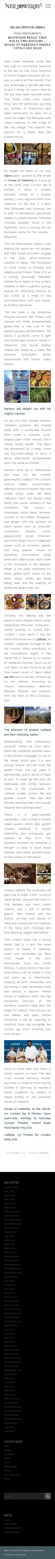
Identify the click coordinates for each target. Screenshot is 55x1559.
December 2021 (12, 1406)
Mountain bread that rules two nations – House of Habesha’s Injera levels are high (27, 43)
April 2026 (9, 1203)
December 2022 (12, 1358)
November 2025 (12, 1223)
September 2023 (13, 1321)
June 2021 (9, 1431)
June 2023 (9, 1333)
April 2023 (9, 1341)
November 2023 (12, 1313)
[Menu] (46, 6)
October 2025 (11, 1228)
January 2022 (11, 1402)
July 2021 (9, 1427)
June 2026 (9, 1195)
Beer (6, 1446)
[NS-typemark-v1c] (23, 6)
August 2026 (11, 1187)
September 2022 (13, 1370)
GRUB (46, 1108)
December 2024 (12, 1264)
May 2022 (9, 1386)
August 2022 (10, 1374)
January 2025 (11, 1260)
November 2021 (12, 1410)
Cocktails (9, 1454)
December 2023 (12, 1309)
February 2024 (12, 1301)
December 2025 (12, 1219)
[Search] (39, 6)
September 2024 (13, 1272)
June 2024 (9, 1284)
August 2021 (10, 1423)
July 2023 (9, 1329)
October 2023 (11, 1317)
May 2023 (9, 1337)
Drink (7, 1458)
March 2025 (10, 1252)
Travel (7, 1470)
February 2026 (12, 1211)
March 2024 (10, 1297)
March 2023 (10, 1345)
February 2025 (11, 1256)
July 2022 (9, 1378)
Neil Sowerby (40, 1153)
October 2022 (11, 1366)
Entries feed (10, 1524)
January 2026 (11, 1215)
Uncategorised (12, 1474)
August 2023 (10, 1325)
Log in (7, 1519)
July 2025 (9, 1236)
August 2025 (10, 1232)
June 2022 (9, 1382)
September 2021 (13, 1419)
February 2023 (11, 1350)
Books (7, 1450)
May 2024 (9, 1289)
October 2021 (11, 1415)
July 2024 (9, 1280)
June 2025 (9, 1240)
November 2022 (12, 1362)
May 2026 (9, 1199)
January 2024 (11, 1305)
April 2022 (9, 1390)
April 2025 (9, 1248)
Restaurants (31, 33)
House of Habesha (20, 180)
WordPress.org (12, 1532)
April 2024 (9, 1293)
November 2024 (12, 1268)
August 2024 (11, 1276)
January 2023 (11, 1354)
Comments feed (13, 1528)
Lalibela (41, 639)
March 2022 (10, 1394)
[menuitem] (39, 6)
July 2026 (9, 1191)
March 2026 (10, 1207)
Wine (7, 1478)
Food (17, 33)
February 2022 (11, 1398)
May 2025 (9, 1244)
